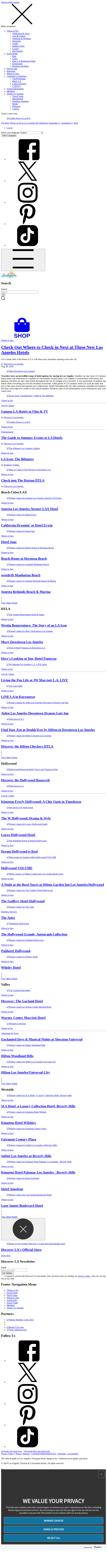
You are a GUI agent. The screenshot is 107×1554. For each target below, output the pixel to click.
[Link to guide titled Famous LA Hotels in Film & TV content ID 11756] (53, 396)
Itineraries (11, 71)
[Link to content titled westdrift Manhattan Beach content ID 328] (53, 564)
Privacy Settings (22, 1454)
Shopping (16, 41)
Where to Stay (13, 74)
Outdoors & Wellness (21, 38)
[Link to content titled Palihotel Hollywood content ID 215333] (53, 940)
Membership (17, 99)
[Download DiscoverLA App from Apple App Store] (11, 1451)
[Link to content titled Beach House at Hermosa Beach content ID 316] (53, 548)
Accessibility (73, 1454)
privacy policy (84, 1276)
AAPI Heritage (19, 79)
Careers (15, 109)
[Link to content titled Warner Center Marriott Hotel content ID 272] (53, 1007)
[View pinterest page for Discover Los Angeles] (27, 224)
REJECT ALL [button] (53, 1537)
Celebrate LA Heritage (17, 76)
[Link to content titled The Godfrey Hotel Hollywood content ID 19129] (53, 890)
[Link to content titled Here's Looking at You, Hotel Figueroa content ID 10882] (53, 648)
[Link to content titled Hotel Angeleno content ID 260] (53, 1178)
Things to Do (12, 31)
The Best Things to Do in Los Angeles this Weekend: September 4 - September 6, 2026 (39, 123)
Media (15, 104)
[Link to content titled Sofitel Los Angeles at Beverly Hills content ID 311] (53, 1145)
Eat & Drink (12, 53)
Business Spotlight (20, 66)
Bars (14, 56)
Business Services (9, 912)
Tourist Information (15, 89)
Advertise (61, 1454)
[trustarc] (98, 1547)
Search (4, 289)
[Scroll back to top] (2, 1468)
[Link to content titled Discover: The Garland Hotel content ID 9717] (53, 990)
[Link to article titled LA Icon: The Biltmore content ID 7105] (53, 448)
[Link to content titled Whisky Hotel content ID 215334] (53, 957)
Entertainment (7, 432)
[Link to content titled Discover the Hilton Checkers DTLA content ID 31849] (53, 736)
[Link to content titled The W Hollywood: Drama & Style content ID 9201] (53, 807)
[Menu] (23, 260)
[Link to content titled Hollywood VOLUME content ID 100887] (53, 857)
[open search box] (53, 307)
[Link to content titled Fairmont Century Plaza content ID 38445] (53, 1128)
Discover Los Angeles (14, 364)
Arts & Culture (18, 36)
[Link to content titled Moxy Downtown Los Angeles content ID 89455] (53, 631)
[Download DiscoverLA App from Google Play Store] (37, 1451)
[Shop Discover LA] (23, 338)
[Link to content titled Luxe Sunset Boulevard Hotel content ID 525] (53, 1195)
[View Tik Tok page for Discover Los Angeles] (27, 245)
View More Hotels (9, 603)
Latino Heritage (19, 84)
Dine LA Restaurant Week (24, 61)
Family (15, 43)
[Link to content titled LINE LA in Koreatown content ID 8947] (53, 686)
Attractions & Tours (21, 33)
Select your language (10, 132)
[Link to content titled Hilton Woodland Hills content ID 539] (53, 1045)
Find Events (12, 69)
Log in (10, 128)
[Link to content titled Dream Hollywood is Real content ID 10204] (53, 841)
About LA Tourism (15, 94)
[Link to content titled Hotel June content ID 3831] (53, 531)
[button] (101, 1474)
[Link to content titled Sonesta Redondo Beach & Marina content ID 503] (53, 581)
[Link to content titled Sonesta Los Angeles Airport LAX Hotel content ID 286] (53, 498)
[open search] (53, 307)
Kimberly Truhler (12, 465)
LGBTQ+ (16, 86)
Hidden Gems (18, 46)
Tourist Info (12, 1300)
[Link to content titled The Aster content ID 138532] (53, 907)
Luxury (15, 48)
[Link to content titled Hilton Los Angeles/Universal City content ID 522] (53, 1062)
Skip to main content (10, 2)
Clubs (14, 58)
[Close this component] (23, 1229)
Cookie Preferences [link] (43, 1454)
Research (16, 106)
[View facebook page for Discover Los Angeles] (27, 159)
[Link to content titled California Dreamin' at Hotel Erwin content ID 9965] (53, 515)
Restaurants (17, 63)
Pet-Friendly (17, 51)
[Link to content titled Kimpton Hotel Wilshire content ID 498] (53, 1112)
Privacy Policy (7, 1454)
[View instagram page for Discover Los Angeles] (27, 202)
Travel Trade (17, 96)
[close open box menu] (22, 24)
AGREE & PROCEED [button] (53, 1529)
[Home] (9, 277)
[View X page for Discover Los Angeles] (27, 181)
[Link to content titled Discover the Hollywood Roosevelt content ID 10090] (53, 769)
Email (3, 1267)
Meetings (11, 91)
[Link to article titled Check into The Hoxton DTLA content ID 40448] (53, 470)
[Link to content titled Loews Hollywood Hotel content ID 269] (53, 824)
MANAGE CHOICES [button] (53, 1520)
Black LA (16, 81)
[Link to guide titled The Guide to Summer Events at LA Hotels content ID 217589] (53, 422)
